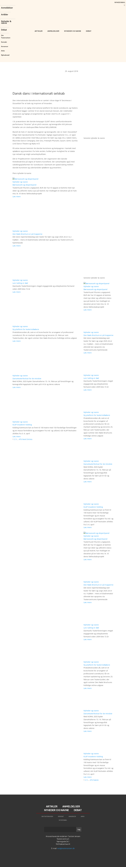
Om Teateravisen (5, 36)
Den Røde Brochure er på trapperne (27, 234)
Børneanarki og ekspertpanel (24, 185)
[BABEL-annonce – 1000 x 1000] (98, 99)
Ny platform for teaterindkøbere (26, 329)
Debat (4, 30)
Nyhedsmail (5, 55)
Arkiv (3, 51)
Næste (96, 780)
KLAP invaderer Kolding (22, 424)
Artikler (4, 15)
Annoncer (4, 46)
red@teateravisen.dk (66, 848)
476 (20, 439)
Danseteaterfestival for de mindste (27, 378)
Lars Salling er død (20, 283)
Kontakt (4, 42)
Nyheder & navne (6, 22)
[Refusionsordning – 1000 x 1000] (98, 132)
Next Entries (27, 439)
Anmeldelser (7, 8)
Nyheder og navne (72, 31)
